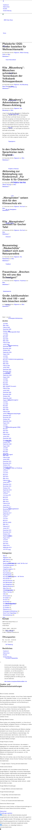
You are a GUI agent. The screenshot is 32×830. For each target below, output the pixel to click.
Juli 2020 (5, 448)
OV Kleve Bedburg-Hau (9, 603)
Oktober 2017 (6, 511)
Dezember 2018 (7, 484)
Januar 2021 (6, 436)
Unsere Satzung (7, 10)
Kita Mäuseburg (24, 84)
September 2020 (7, 444)
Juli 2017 (5, 517)
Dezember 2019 (7, 461)
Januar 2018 (6, 505)
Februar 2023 (6, 388)
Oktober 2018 (6, 488)
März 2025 (5, 341)
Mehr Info (24, 681)
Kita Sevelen (6, 578)
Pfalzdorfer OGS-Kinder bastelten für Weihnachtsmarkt (14, 46)
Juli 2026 (5, 323)
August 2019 (6, 469)
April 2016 (5, 543)
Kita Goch (22, 206)
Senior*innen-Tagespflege (9, 613)
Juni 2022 (5, 404)
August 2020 (6, 446)
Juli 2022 (5, 402)
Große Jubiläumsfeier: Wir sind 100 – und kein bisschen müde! (15, 298)
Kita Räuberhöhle (7, 577)
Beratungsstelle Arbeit (8, 563)
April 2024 (5, 362)
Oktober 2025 (6, 331)
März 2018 (5, 501)
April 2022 (5, 407)
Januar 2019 (6, 482)
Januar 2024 (6, 367)
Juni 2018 (5, 496)
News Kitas (5, 86)
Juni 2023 (5, 381)
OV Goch (5, 599)
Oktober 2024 (6, 350)
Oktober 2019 (6, 465)
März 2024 (5, 363)
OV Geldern (6, 598)
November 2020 (7, 440)
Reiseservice (6, 609)
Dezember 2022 (7, 392)
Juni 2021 (5, 427)
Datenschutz (6, 7)
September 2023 (7, 375)
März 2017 (5, 524)
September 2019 (7, 467)
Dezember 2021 (7, 415)
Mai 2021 (5, 429)
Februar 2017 (6, 526)
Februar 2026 (6, 327)
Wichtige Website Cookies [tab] (7, 719)
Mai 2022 (5, 406)
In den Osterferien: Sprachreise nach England (13, 152)
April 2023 (5, 384)
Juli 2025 (5, 333)
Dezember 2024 (7, 346)
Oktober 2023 (6, 373)
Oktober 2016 (6, 534)
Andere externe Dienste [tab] (6, 766)
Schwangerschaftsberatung (10, 611)
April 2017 (5, 522)
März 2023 (5, 386)
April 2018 (5, 499)
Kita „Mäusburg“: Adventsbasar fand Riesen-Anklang (13, 102)
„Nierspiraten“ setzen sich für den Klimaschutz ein (15, 200)
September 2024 (7, 352)
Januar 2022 (6, 413)
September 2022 (7, 398)
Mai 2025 (5, 337)
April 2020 (5, 453)
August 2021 (6, 423)
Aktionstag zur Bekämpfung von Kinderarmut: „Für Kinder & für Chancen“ (15, 175)
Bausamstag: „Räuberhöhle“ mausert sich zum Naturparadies (13, 249)
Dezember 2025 (7, 329)
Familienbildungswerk (8, 565)
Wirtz (9, 54)
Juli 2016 (5, 539)
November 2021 (7, 417)
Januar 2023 (6, 390)
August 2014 (6, 545)
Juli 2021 (5, 425)
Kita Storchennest (7, 580)
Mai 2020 (5, 451)
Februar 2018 (6, 503)
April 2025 (5, 339)
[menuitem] (16, 5)
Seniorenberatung (7, 615)
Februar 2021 (6, 434)
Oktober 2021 (6, 419)
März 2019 (5, 478)
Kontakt (5, 8)
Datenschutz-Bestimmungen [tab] (7, 803)
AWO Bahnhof (6, 559)
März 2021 (5, 432)
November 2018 (7, 486)
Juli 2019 (5, 471)
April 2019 (5, 476)
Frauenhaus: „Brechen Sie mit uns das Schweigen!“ (15, 274)
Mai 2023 (5, 383)
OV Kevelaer (6, 601)
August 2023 (6, 377)
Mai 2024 (5, 360)
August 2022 (6, 400)
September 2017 (7, 513)
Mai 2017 (5, 520)
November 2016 (7, 532)
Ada (4, 555)
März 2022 (5, 409)
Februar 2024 (6, 365)
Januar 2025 (6, 344)
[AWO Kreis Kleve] (15, 20)
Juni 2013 (5, 549)
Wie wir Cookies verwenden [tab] (7, 693)
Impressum (6, 5)
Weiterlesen (5, 56)
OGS (3, 54)
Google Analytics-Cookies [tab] (6, 741)
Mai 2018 (5, 497)
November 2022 (7, 394)
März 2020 (5, 455)
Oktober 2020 (6, 442)
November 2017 (7, 509)
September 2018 (7, 490)
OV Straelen (6, 607)
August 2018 (6, 492)
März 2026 (5, 325)
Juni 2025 (5, 335)
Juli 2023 (5, 379)
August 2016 (6, 538)
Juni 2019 (5, 473)
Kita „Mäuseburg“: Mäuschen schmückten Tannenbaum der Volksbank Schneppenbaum (13, 74)
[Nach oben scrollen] (0, 662)
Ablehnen (19, 681)
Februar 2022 (6, 411)
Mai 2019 (5, 474)
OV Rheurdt (6, 605)
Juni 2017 (5, 518)
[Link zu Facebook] (3, 1)
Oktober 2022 (6, 396)
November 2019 (7, 463)
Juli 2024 (5, 356)
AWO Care (5, 561)
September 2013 (7, 547)
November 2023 (7, 371)
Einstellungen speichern (6, 813)
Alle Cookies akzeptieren (10, 681)
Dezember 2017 (7, 507)
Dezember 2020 (7, 438)
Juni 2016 (5, 541)
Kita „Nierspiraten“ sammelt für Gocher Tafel (14, 224)
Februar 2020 (6, 457)
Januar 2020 (6, 459)
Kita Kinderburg (7, 573)
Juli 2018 (5, 494)
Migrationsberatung (8, 586)
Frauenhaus (23, 280)
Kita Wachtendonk (7, 582)
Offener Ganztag (24, 52)
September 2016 (7, 536)
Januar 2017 (6, 528)
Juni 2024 (5, 358)
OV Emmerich (6, 596)
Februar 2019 (6, 480)
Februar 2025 (6, 342)
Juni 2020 (5, 450)
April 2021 (5, 430)
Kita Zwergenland (7, 584)
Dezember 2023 (7, 369)
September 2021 (7, 421)
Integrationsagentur (8, 569)
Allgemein (16, 52)
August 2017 (6, 515)
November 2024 (7, 348)
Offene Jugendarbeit (8, 590)
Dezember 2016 (7, 530)
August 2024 (6, 354)
